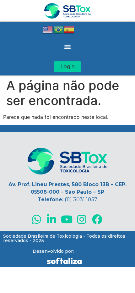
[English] (48, 29)
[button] (67, 46)
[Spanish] (69, 29)
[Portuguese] (58, 29)
